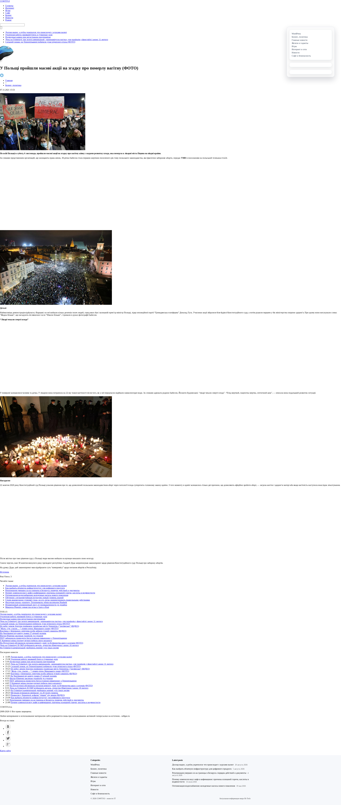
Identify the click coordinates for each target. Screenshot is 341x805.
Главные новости (98, 773)
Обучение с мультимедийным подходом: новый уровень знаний (34, 597)
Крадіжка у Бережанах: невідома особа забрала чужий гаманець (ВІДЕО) (33, 631)
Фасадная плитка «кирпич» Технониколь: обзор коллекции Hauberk (36, 602)
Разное (8, 20)
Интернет (9, 8)
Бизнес (8, 15)
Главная (9, 80)
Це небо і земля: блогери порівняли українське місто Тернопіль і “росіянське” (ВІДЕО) (39, 626)
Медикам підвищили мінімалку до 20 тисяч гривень (34, 693)
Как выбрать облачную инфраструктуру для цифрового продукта (35, 588)
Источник (4, 572)
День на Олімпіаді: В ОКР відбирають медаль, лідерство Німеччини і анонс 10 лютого (39, 645)
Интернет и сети (98, 785)
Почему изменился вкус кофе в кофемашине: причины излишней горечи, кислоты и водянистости (50, 593)
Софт (7, 13)
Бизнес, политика (13, 85)
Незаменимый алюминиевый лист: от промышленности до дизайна (36, 605)
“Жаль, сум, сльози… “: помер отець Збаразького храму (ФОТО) (29, 628)
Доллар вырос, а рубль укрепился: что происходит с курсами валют (36, 32)
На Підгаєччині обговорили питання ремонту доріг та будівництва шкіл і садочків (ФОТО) (41, 643)
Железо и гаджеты (99, 777)
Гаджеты (9, 6)
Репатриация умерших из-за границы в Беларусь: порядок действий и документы (42, 590)
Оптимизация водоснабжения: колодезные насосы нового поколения (36, 595)
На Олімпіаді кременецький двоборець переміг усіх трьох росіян (29, 648)
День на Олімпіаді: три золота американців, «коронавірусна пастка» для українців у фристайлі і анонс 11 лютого (56, 39)
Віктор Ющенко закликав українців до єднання (21, 636)
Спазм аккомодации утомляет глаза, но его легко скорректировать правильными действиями (47, 600)
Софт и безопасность (100, 793)
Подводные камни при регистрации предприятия (27, 37)
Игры (7, 10)
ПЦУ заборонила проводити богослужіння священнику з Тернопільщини (33, 638)
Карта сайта (5, 751)
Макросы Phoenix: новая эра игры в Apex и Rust (27, 607)
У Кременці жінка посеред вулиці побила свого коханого (26, 640)
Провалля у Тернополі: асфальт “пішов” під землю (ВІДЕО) (38, 695)
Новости (9, 18)
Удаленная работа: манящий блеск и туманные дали (28, 35)
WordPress (95, 765)
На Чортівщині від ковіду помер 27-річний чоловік (23, 633)
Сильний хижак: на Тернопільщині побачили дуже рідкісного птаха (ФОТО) (40, 42)
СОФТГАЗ (5, 1)
